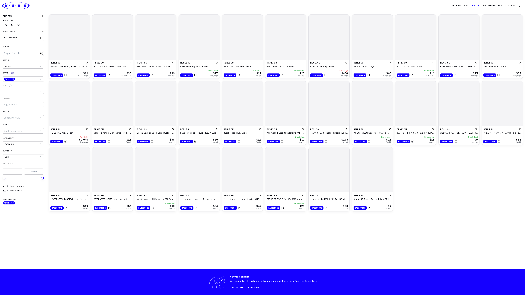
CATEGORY (7, 98)
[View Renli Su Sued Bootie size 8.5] (502, 47)
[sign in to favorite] (86, 62)
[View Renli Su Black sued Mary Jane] (242, 113)
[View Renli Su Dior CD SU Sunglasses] (329, 47)
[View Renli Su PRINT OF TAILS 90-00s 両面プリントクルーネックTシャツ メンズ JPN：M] (285, 179)
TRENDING (456, 6)
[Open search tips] (6, 25)
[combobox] (23, 38)
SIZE (5, 86)
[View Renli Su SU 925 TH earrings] (372, 47)
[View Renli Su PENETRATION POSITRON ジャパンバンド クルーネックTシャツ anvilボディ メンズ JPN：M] (69, 179)
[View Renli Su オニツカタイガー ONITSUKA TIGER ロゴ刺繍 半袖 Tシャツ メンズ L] (459, 113)
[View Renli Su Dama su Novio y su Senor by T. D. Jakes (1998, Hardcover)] (112, 113)
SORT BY (6, 60)
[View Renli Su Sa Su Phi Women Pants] (69, 113)
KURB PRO (474, 6)
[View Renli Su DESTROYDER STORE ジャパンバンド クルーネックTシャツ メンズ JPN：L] (112, 179)
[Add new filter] (40, 38)
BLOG (466, 6)
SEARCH (6, 47)
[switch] (23, 186)
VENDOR (6, 111)
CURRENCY (7, 151)
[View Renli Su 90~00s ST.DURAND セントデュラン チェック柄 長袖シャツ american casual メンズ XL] (372, 113)
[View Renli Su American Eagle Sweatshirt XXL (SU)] (285, 113)
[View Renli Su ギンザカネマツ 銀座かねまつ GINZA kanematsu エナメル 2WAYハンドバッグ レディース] (155, 179)
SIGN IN (511, 6)
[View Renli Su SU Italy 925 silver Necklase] (112, 47)
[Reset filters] (12, 25)
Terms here (311, 281)
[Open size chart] (10, 86)
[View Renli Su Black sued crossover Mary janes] (199, 113)
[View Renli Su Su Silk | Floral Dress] (415, 47)
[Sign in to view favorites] (520, 6)
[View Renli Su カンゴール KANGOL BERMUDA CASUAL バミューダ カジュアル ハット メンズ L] (329, 179)
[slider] (4, 178)
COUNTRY (7, 125)
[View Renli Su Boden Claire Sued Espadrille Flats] (155, 113)
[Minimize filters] (43, 16)
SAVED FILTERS (9, 31)
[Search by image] (41, 53)
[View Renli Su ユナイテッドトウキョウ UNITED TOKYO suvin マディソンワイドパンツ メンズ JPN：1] (415, 113)
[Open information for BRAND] (13, 73)
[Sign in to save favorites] (18, 25)
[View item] (65, 75)
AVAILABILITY (8, 138)
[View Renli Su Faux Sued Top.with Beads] (199, 47)
